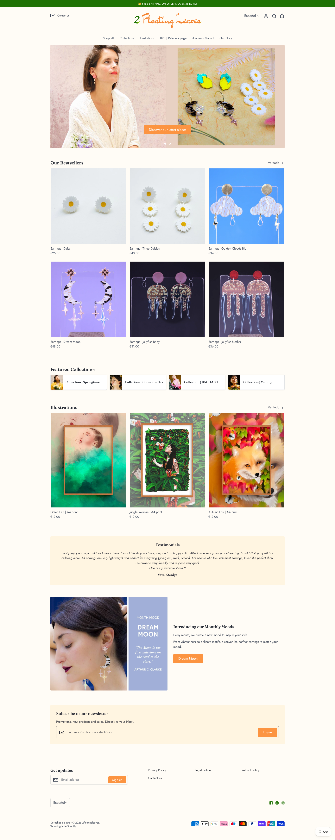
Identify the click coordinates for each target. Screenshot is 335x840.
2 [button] (170, 144)
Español (250, 15)
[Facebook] (270, 802)
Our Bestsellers (66, 163)
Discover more (77, 129)
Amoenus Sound (203, 38)
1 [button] (165, 144)
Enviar (267, 732)
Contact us (155, 778)
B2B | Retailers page (173, 38)
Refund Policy (251, 770)
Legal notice (203, 770)
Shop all (108, 38)
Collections (127, 38)
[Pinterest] (282, 802)
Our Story (225, 38)
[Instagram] (276, 802)
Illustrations (147, 38)
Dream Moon (188, 658)
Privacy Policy (157, 770)
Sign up (117, 780)
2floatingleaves (90, 822)
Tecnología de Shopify (63, 826)
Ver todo (274, 163)
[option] (167, 96)
